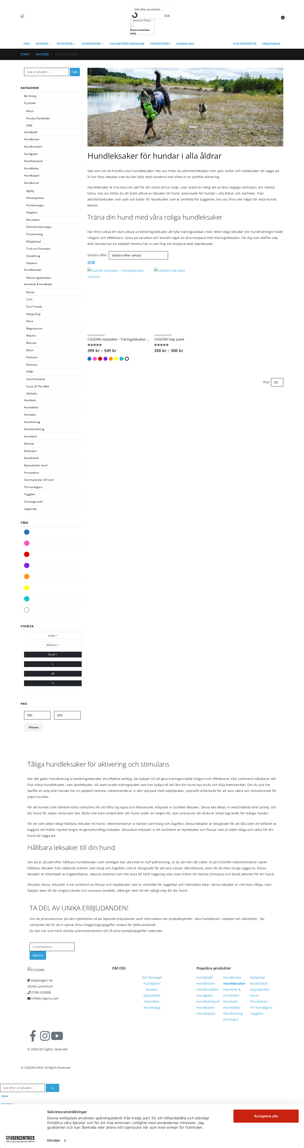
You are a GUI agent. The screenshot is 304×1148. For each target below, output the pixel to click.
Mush (29, 111)
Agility (30, 191)
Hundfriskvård (33, 146)
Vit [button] (127, 359)
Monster (31, 343)
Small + (52, 654)
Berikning (30, 96)
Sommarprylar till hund (38, 480)
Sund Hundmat (35, 379)
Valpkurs (31, 263)
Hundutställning (34, 429)
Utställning (33, 256)
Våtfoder (31, 393)
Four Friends (34, 307)
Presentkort (160, 44)
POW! (29, 372)
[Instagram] (45, 1036)
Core (29, 299)
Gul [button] (116, 359)
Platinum (32, 365)
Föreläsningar (35, 205)
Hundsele (30, 400)
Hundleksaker (96, 335)
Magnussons (34, 328)
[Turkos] (26, 598)
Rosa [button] (95, 359)
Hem (27, 44)
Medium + (53, 645)
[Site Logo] (41, 19)
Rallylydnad (33, 241)
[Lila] (26, 565)
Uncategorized (33, 501)
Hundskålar (31, 407)
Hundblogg (185, 44)
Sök (74, 72)
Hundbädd (30, 132)
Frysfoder (65, 44)
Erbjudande (271, 44)
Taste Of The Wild (37, 386)
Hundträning (32, 422)
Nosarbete (33, 220)
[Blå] (26, 532)
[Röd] (26, 554)
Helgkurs (32, 212)
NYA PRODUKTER (244, 44)
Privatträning (34, 234)
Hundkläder (31, 168)
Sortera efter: (97, 255)
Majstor (31, 335)
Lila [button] (105, 359)
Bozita (30, 292)
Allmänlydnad (35, 198)
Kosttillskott (31, 458)
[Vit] (26, 610)
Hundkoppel (31, 175)
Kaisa (29, 321)
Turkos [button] (122, 359)
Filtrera (34, 727)
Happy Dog (33, 314)
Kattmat (29, 443)
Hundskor (30, 415)
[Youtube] (57, 1036)
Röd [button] (100, 359)
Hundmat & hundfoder (38, 284)
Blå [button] (89, 359)
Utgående (30, 509)
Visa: (266, 382)
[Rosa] (26, 543)
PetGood (31, 357)
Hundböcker (32, 139)
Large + (53, 635)
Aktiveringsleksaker (38, 278)
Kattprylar (30, 451)
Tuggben (29, 494)
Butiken (42, 44)
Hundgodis (31, 154)
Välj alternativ (142, 275)
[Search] (52, 1088)
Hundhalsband (33, 161)
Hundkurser (91, 44)
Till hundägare (33, 487)
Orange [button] (111, 359)
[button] (89, 262)
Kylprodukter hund (35, 465)
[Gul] (26, 587)
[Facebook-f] (33, 1036)
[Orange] (26, 576)
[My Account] (269, 20)
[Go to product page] (118, 299)
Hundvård (30, 436)
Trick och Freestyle (38, 248)
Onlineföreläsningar (127, 44)
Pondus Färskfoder (38, 118)
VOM (29, 125)
